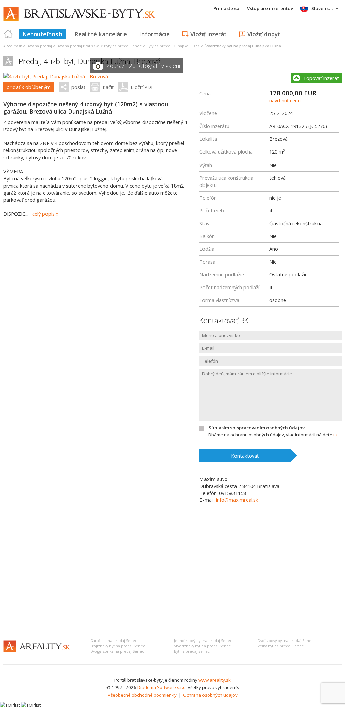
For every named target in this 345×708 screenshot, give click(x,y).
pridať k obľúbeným (29, 86)
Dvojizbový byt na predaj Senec (285, 640)
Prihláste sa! (227, 8)
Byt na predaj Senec (192, 651)
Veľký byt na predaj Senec (281, 646)
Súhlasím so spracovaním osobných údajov (257, 428)
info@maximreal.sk (237, 499)
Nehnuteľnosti (42, 34)
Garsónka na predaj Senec (113, 640)
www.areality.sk (214, 680)
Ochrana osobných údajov (210, 695)
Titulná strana (8, 34)
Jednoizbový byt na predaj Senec (203, 640)
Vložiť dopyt (263, 34)
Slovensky (322, 8)
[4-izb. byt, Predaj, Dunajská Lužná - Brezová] (55, 76)
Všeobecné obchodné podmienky (142, 695)
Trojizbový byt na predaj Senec (117, 646)
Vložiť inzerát (208, 34)
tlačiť (108, 86)
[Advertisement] (172, 572)
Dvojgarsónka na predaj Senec (117, 651)
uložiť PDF (142, 86)
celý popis (43, 213)
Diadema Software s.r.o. (162, 687)
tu (335, 435)
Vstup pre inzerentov (270, 8)
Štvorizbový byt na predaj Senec (202, 646)
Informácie (154, 34)
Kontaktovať (245, 455)
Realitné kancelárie (100, 34)
